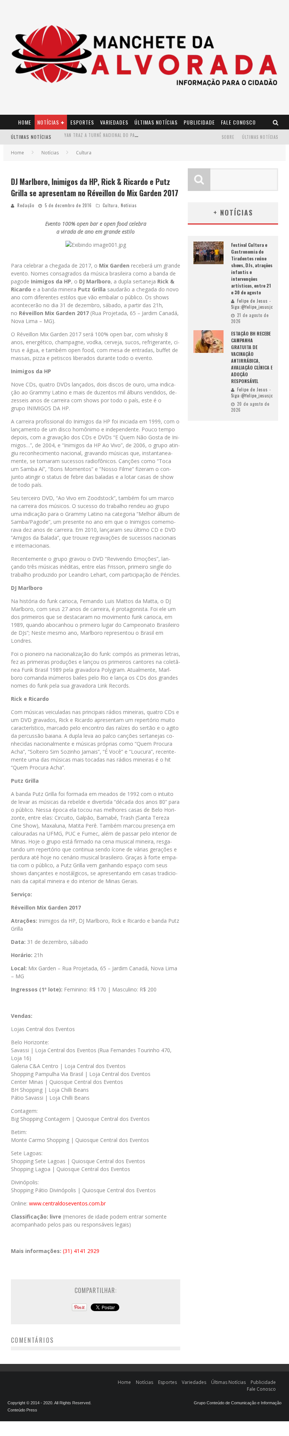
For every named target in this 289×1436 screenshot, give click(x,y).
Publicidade (199, 122)
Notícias (48, 122)
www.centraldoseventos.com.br (67, 1203)
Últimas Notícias (156, 122)
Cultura (110, 205)
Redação (25, 205)
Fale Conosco (238, 122)
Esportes (82, 122)
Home (24, 122)
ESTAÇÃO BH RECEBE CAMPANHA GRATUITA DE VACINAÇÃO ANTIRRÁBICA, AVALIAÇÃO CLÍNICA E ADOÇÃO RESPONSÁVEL (251, 357)
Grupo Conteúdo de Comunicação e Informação (237, 1403)
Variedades (114, 122)
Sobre (228, 137)
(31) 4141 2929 (81, 1250)
